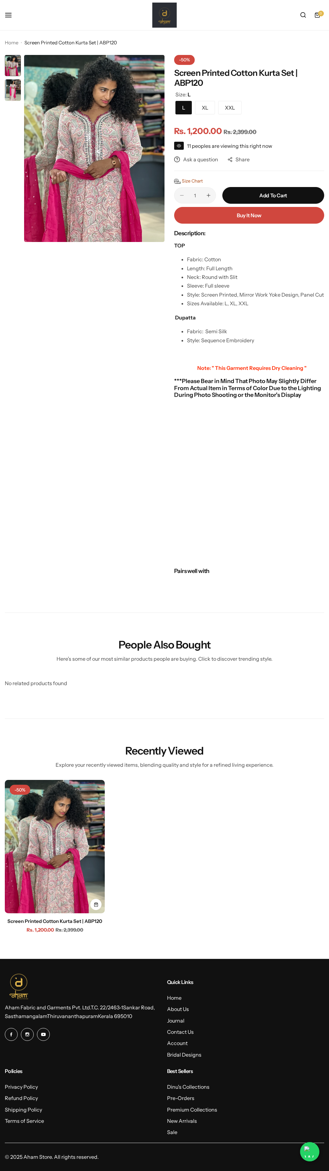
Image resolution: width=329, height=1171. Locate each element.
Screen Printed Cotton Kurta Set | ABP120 (54, 921)
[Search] (303, 15)
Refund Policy (21, 1098)
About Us (178, 1009)
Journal (175, 1020)
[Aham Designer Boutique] (164, 15)
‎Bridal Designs (184, 1054)
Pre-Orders (180, 1098)
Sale (172, 1132)
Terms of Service (24, 1121)
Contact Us (180, 1032)
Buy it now (249, 215)
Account (177, 1043)
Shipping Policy (23, 1109)
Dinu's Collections (188, 1087)
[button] (188, 181)
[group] (94, 148)
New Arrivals (182, 1121)
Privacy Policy (21, 1087)
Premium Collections (192, 1109)
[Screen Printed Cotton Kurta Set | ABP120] (55, 846)
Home (11, 43)
